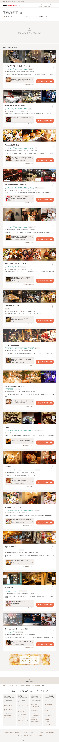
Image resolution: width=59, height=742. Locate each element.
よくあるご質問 (39, 735)
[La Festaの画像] (29, 457)
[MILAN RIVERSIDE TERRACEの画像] (29, 175)
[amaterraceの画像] (29, 214)
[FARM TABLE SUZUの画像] (29, 335)
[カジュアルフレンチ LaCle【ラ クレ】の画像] (29, 56)
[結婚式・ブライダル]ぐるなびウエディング (12, 685)
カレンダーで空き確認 (46, 81)
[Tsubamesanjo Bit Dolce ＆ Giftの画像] (29, 619)
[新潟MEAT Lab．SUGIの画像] (29, 498)
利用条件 (17, 732)
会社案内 (7, 732)
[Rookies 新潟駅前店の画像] (29, 135)
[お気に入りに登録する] (52, 66)
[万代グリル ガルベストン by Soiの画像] (29, 254)
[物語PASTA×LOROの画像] (29, 537)
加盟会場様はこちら (43, 732)
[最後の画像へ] (53, 56)
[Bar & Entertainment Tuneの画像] (29, 376)
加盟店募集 (51, 732)
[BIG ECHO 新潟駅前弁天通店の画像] (29, 96)
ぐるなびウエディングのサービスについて (25, 735)
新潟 (39, 685)
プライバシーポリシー (25, 732)
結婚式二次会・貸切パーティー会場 (29, 685)
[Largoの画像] (29, 418)
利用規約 (12, 732)
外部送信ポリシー (34, 732)
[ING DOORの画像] (29, 578)
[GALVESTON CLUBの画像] (29, 296)
